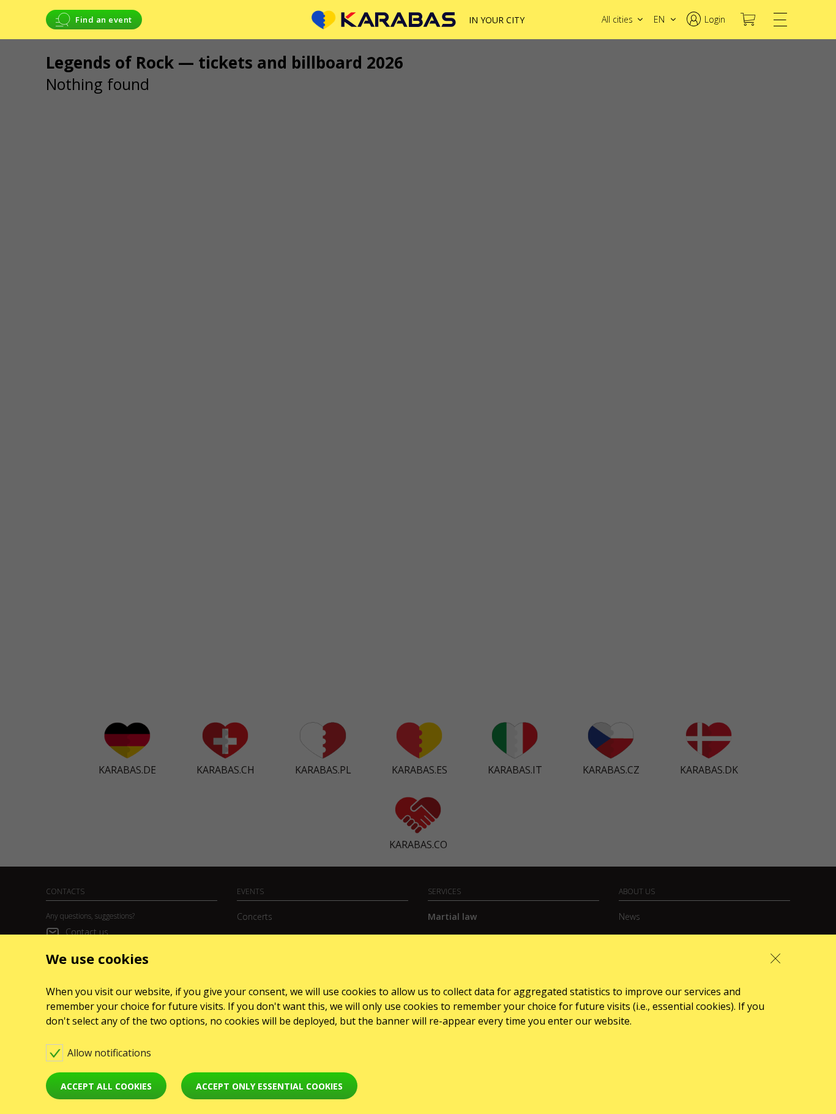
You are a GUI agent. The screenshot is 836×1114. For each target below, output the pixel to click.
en (659, 19)
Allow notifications (110, 1052)
